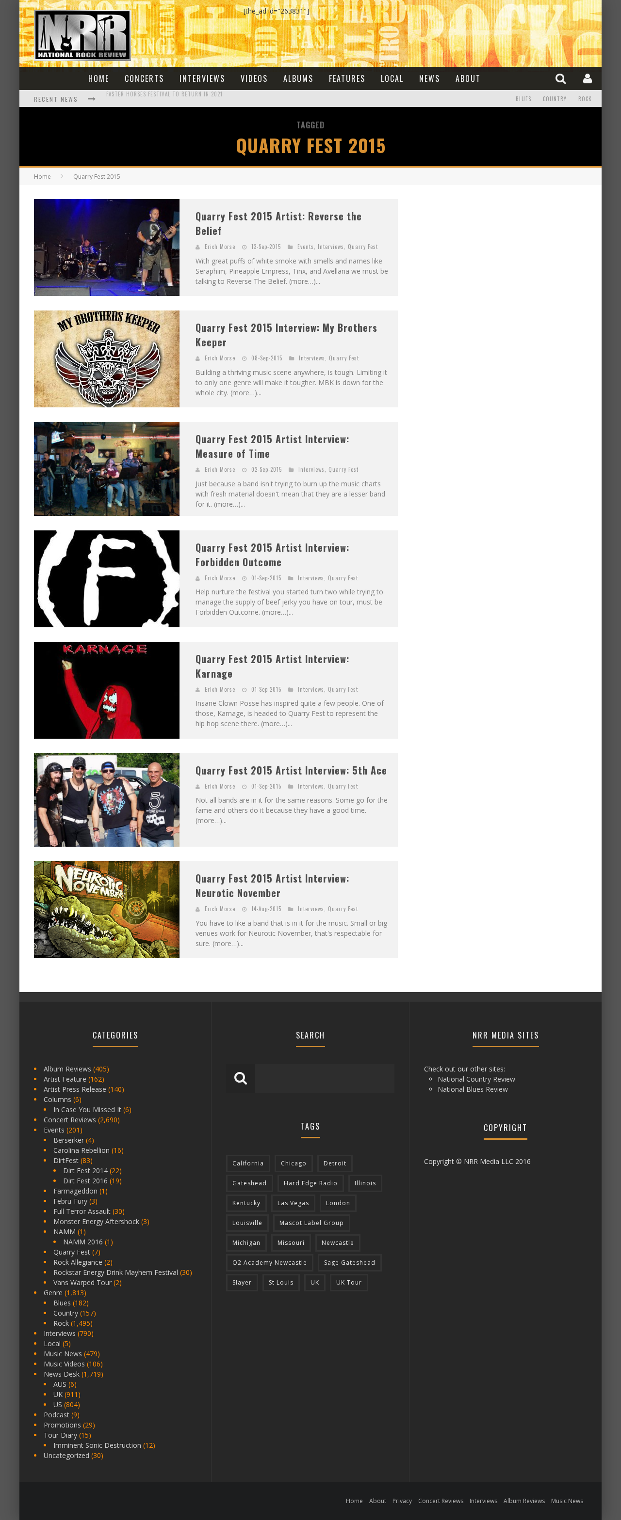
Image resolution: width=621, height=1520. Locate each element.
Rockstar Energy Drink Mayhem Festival (115, 1272)
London (338, 1203)
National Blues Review (473, 1089)
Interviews (202, 78)
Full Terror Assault (82, 1211)
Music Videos (64, 1363)
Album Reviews (67, 1068)
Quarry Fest (363, 246)
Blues (523, 99)
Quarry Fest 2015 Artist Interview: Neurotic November (272, 885)
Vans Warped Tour (82, 1282)
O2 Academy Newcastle (269, 1262)
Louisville (247, 1223)
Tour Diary (60, 1435)
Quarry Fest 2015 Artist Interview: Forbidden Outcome (272, 554)
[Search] (561, 78)
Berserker (68, 1140)
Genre (53, 1292)
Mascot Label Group (311, 1223)
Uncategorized (66, 1455)
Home (98, 78)
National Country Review (476, 1079)
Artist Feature (65, 1079)
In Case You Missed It (87, 1109)
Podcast (56, 1414)
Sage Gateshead (350, 1262)
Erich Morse (220, 246)
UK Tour (349, 1282)
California (248, 1163)
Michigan (246, 1243)
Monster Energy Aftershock (96, 1221)
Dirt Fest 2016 (85, 1180)
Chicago (294, 1163)
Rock (585, 99)
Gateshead (249, 1183)
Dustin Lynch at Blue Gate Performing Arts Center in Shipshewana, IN (204, 100)
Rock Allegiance (77, 1262)
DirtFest (66, 1160)
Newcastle (338, 1243)
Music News (63, 1353)
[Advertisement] (485, 259)
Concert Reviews (70, 1119)
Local (392, 78)
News (429, 78)
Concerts (144, 78)
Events (305, 246)
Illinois (365, 1183)
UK (58, 1394)
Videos (254, 78)
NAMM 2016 (83, 1241)
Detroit (335, 1163)
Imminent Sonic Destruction (97, 1445)
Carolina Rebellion (81, 1150)
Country (555, 99)
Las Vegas (293, 1203)
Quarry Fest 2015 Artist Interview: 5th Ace (291, 770)
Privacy (402, 1501)
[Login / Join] (589, 78)
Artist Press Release (75, 1089)
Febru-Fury (70, 1201)
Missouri (291, 1243)
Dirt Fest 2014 (85, 1170)
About (468, 78)
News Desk (62, 1374)
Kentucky (246, 1203)
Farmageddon (75, 1190)
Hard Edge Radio (311, 1183)
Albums (298, 78)
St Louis (281, 1282)
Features (347, 78)
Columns (57, 1099)
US (57, 1404)
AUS (59, 1384)
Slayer (242, 1282)
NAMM (64, 1231)
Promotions (62, 1424)
